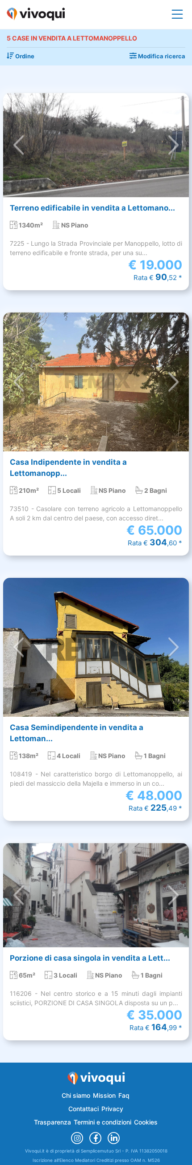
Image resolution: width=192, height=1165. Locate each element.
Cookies (146, 1122)
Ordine (24, 56)
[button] (18, 145)
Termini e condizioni (102, 1122)
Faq (123, 1095)
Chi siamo (76, 1095)
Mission (104, 1095)
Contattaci (83, 1108)
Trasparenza (52, 1122)
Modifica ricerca (161, 56)
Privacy (112, 1108)
